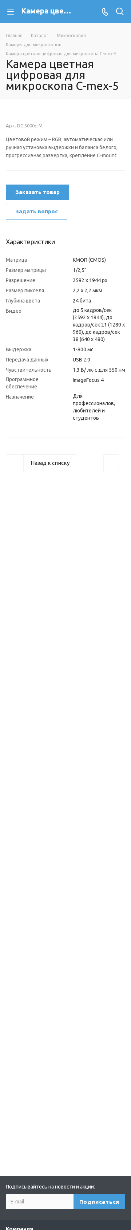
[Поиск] (120, 12)
